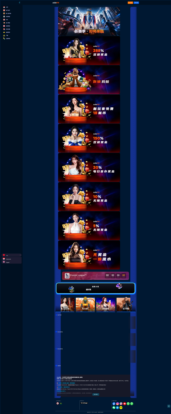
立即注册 (136, 2)
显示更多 (96, 394)
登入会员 (130, 2)
